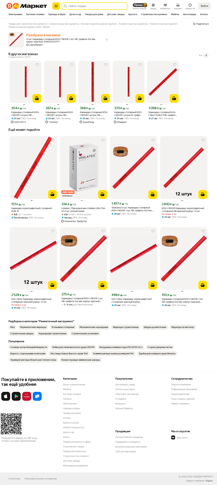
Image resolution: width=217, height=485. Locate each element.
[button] (193, 438)
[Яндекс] (209, 480)
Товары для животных (74, 451)
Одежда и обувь (71, 408)
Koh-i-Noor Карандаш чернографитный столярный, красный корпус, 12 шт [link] (31, 300)
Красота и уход (71, 422)
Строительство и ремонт (76, 456)
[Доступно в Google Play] (16, 400)
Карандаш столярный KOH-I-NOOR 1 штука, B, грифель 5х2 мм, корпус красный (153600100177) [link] (128, 114)
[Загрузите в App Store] (5, 400)
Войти (204, 5)
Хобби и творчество (73, 427)
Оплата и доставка (125, 389)
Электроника (70, 403)
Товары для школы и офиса (77, 441)
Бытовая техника (72, 394)
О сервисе (120, 399)
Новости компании (181, 384)
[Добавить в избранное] (37, 65)
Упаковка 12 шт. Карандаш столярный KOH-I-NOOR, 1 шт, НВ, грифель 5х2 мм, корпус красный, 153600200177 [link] (132, 209)
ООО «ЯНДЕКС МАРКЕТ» (200, 476)
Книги (66, 437)
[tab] (15, 14)
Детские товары (71, 461)
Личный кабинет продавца (129, 437)
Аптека (67, 418)
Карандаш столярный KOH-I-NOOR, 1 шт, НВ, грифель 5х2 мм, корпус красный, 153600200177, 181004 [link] (82, 300)
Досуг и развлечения (74, 384)
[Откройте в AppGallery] (26, 400)
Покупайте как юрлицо (127, 394)
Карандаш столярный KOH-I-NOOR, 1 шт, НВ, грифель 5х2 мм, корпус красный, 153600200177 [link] (182, 300)
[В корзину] (37, 98)
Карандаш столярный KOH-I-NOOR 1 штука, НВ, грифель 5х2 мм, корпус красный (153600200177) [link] (25, 114)
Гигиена (67, 399)
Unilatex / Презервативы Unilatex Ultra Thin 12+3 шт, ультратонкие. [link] (83, 209)
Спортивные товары (73, 446)
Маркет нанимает (180, 403)
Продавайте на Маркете (127, 442)
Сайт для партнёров (125, 451)
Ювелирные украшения (75, 465)
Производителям (180, 394)
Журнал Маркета (124, 408)
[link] (12, 327)
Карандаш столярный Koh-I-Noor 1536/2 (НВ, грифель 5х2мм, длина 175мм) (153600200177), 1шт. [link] (162, 114)
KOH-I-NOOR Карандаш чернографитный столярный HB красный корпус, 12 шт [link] (183, 209)
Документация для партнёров (130, 446)
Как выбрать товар (125, 384)
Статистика (14, 478)
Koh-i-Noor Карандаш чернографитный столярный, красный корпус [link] (132, 300)
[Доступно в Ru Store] (37, 400)
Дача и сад (68, 432)
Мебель (67, 389)
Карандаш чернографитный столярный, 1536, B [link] (31, 209)
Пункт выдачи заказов (182, 399)
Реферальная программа (184, 389)
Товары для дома (72, 413)
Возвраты (120, 403)
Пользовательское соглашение (40, 478)
